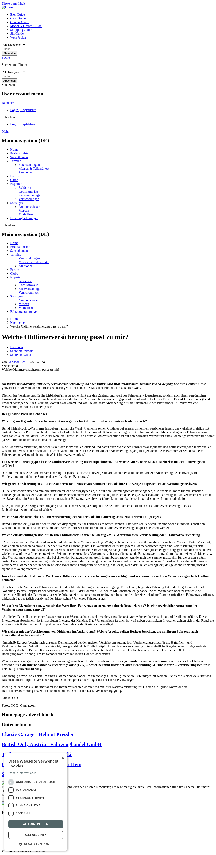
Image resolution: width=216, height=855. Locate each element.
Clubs (14, 180)
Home (14, 149)
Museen (24, 210)
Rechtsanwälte (28, 191)
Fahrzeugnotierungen (24, 218)
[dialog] (36, 802)
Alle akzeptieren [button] (35, 824)
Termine (15, 161)
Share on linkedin (22, 351)
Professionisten (20, 153)
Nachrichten (18, 322)
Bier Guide (17, 14)
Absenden (9, 53)
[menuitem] (112, 15)
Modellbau (26, 214)
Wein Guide (18, 37)
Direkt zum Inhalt (13, 3)
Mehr (5, 131)
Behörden (25, 187)
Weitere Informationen (22, 773)
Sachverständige (29, 195)
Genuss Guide (19, 22)
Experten (16, 184)
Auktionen (26, 172)
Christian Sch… (18, 362)
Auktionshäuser (29, 206)
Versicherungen (29, 199)
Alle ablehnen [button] (36, 835)
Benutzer (8, 103)
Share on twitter (20, 355)
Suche (6, 57)
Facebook (16, 347)
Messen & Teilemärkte (34, 168)
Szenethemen (19, 157)
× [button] (62, 758)
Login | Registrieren (23, 110)
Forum (14, 176)
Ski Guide (17, 33)
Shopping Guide (21, 30)
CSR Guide (18, 18)
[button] (35, 844)
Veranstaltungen (29, 165)
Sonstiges (16, 203)
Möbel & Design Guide (26, 26)
